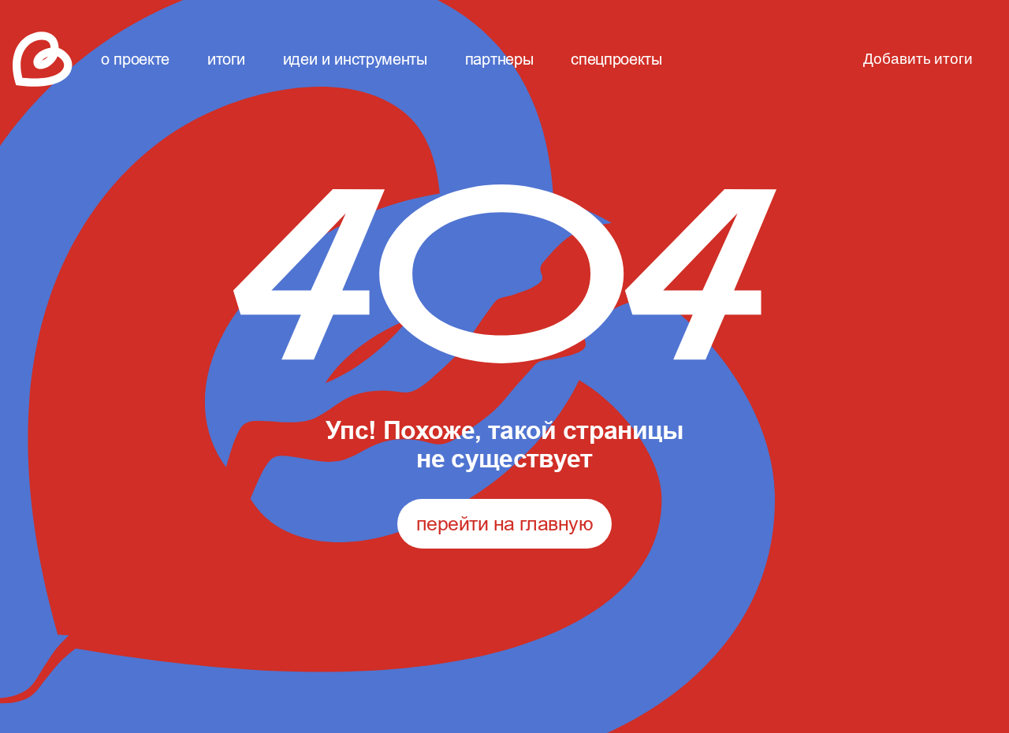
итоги (225, 59)
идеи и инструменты (355, 59)
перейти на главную (504, 523)
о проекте (135, 59)
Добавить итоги (918, 59)
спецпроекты (616, 59)
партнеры (499, 59)
